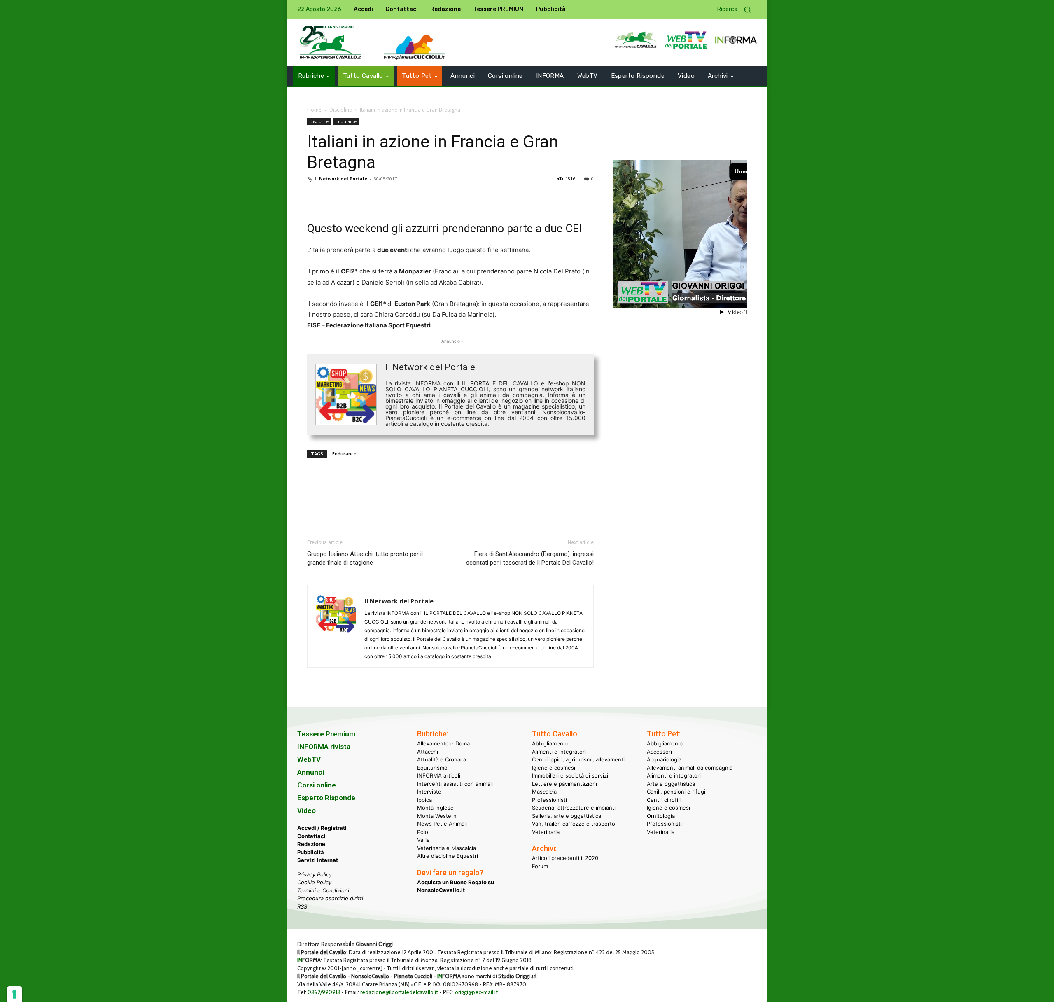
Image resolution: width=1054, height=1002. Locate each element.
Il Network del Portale (341, 178)
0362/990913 (324, 992)
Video (306, 810)
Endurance (346, 121)
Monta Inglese (435, 807)
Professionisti (549, 799)
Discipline (340, 109)
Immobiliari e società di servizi (570, 775)
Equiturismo (432, 767)
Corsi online (316, 785)
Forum (540, 866)
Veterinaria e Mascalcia (446, 848)
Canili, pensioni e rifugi (676, 791)
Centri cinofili (664, 799)
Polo (422, 832)
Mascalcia (544, 791)
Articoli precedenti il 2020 (565, 858)
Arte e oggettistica (671, 783)
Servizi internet (317, 860)
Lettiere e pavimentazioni (564, 783)
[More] (429, 197)
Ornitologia (661, 816)
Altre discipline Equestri (447, 856)
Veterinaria (546, 832)
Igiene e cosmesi (553, 767)
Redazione (311, 844)
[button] (737, 9)
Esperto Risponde (326, 798)
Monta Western (437, 816)
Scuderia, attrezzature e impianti (574, 807)
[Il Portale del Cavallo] (330, 43)
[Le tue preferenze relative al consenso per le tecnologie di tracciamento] (14, 994)
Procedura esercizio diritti (330, 898)
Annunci (310, 772)
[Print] (410, 197)
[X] (334, 197)
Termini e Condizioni (323, 890)
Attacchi (427, 751)
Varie (423, 839)
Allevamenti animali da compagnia (689, 767)
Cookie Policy (314, 882)
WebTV (309, 759)
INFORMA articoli (438, 775)
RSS (302, 906)
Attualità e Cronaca (441, 759)
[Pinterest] (353, 197)
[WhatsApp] (372, 197)
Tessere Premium (326, 734)
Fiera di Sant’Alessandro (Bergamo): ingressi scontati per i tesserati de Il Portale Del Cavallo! (530, 558)
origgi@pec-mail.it (476, 992)
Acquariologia (664, 759)
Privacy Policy (314, 874)
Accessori (659, 751)
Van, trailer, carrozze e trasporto (573, 823)
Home (314, 109)
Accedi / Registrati (322, 827)
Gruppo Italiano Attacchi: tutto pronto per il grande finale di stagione (365, 558)
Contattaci (311, 836)
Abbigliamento (550, 743)
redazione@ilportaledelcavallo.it (399, 992)
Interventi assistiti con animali (455, 783)
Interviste (429, 791)
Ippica (424, 799)
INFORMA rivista (323, 747)
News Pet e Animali (442, 823)
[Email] (391, 197)
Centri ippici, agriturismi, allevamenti (578, 759)
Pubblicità (310, 852)
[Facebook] (315, 197)
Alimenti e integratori (559, 751)
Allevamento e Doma (443, 743)
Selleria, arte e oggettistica (566, 816)
